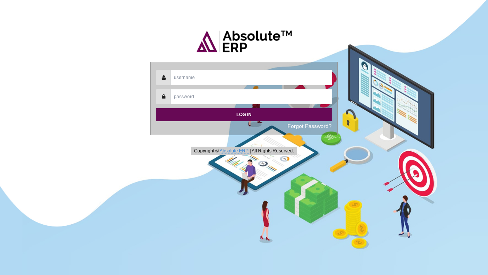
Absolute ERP (234, 151)
